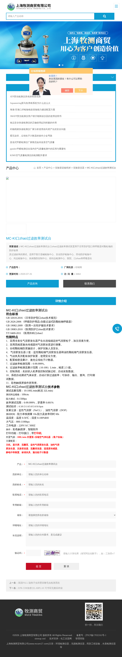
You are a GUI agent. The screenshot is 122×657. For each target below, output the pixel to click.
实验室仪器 (78, 168)
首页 (39, 168)
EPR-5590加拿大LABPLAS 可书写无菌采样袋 (40, 588)
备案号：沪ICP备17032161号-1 (91, 635)
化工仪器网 (66, 638)
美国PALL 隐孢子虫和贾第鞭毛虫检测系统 (39, 583)
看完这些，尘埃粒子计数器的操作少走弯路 (31, 136)
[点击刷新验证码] (52, 553)
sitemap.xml (40, 638)
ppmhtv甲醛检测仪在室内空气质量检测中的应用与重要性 (38, 149)
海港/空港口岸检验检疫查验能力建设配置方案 (32, 109)
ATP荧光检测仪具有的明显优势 (25, 96)
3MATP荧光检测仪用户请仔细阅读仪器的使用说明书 (35, 116)
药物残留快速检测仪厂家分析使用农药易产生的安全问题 (38, 129)
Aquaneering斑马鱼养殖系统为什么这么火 (30, 103)
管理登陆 (79, 638)
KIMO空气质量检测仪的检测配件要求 (28, 155)
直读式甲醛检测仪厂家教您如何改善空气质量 (32, 142)
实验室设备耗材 (63, 168)
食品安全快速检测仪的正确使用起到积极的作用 (33, 123)
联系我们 (90, 283)
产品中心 (48, 168)
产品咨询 (32, 283)
